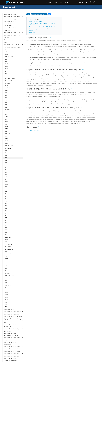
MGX (6, 153)
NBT (6, 162)
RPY (6, 227)
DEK (6, 97)
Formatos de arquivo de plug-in (12, 329)
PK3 (6, 203)
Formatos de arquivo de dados (12, 28)
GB (6, 114)
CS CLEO (7, 88)
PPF (6, 206)
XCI (6, 302)
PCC (6, 196)
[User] (90, 2)
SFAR (6, 239)
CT (6, 93)
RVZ (6, 232)
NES (6, 167)
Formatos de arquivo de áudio (12, 16)
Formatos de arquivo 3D (10, 14)
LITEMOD (7, 133)
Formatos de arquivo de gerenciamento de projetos (11, 334)
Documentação (10, 7)
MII (6, 155)
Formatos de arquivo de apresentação (10, 325)
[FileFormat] (16, 2)
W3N (6, 297)
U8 (6, 266)
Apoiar (55, 2)
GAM (6, 112)
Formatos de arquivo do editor (12, 337)
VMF (6, 287)
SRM (6, 258)
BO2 (6, 68)
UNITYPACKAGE (9, 275)
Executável (6, 37)
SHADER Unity (9, 249)
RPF (6, 222)
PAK (6, 191)
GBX (6, 117)
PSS (6, 208)
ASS (6, 52)
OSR (6, 182)
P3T (6, 189)
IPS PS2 (7, 126)
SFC (6, 242)
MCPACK (7, 141)
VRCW (6, 295)
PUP (6, 210)
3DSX (6, 49)
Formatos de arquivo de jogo (13, 47)
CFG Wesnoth (8, 80)
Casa (28, 14)
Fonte (5, 42)
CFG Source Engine (10, 78)
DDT (6, 95)
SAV (6, 234)
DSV (6, 100)
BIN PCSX (7, 61)
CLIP (6, 85)
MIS (6, 157)
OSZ (6, 186)
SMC (6, 256)
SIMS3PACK (8, 254)
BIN (6, 59)
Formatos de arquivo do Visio (11, 353)
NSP (6, 172)
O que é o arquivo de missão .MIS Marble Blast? (42, 27)
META (6, 150)
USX (6, 280)
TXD (6, 263)
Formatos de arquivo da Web (11, 356)
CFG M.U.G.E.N (9, 76)
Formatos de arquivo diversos (12, 314)
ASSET (7, 54)
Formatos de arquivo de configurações (10, 343)
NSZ (6, 174)
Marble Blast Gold (34, 130)
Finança (6, 40)
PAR (6, 194)
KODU (7, 129)
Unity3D (7, 273)
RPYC (6, 230)
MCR (6, 143)
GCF (6, 119)
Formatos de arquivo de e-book (12, 32)
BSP (6, 73)
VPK (6, 290)
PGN (6, 201)
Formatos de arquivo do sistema (12, 349)
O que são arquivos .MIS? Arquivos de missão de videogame (42, 23)
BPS (6, 71)
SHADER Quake (9, 246)
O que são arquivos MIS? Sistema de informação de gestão (42, 29)
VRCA (6, 292)
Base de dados (8, 25)
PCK (6, 198)
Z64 (6, 307)
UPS (6, 278)
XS (6, 304)
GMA (6, 121)
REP (6, 220)
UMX (6, 271)
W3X (6, 299)
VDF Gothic (8, 285)
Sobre (66, 2)
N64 (6, 160)
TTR (6, 261)
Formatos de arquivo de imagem (12, 311)
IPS (6, 124)
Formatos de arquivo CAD (10, 19)
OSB (6, 177)
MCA (6, 138)
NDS (6, 165)
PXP (6, 215)
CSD (6, 90)
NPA (6, 169)
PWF (6, 213)
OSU (6, 184)
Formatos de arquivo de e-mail (12, 35)
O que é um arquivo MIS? (35, 21)
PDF (5, 322)
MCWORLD (8, 148)
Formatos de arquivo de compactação (10, 22)
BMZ (6, 64)
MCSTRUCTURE (9, 145)
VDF (6, 283)
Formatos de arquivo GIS (10, 309)
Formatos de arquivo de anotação (13, 316)
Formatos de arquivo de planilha (12, 346)
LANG (6, 131)
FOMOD (7, 109)
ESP (6, 107)
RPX (6, 225)
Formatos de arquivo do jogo (12, 44)
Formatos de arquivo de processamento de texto (10, 359)
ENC (6, 102)
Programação (7, 331)
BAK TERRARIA (9, 56)
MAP (6, 136)
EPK (6, 105)
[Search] (94, 2)
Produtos (48, 2)
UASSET (7, 268)
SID (6, 251)
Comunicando (7, 340)
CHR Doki (7, 83)
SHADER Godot (9, 244)
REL (6, 218)
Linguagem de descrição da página (13, 319)
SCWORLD (8, 237)
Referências (32, 32)
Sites (61, 2)
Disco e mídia (7, 30)
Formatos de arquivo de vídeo (12, 351)
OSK (6, 179)
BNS (6, 66)
